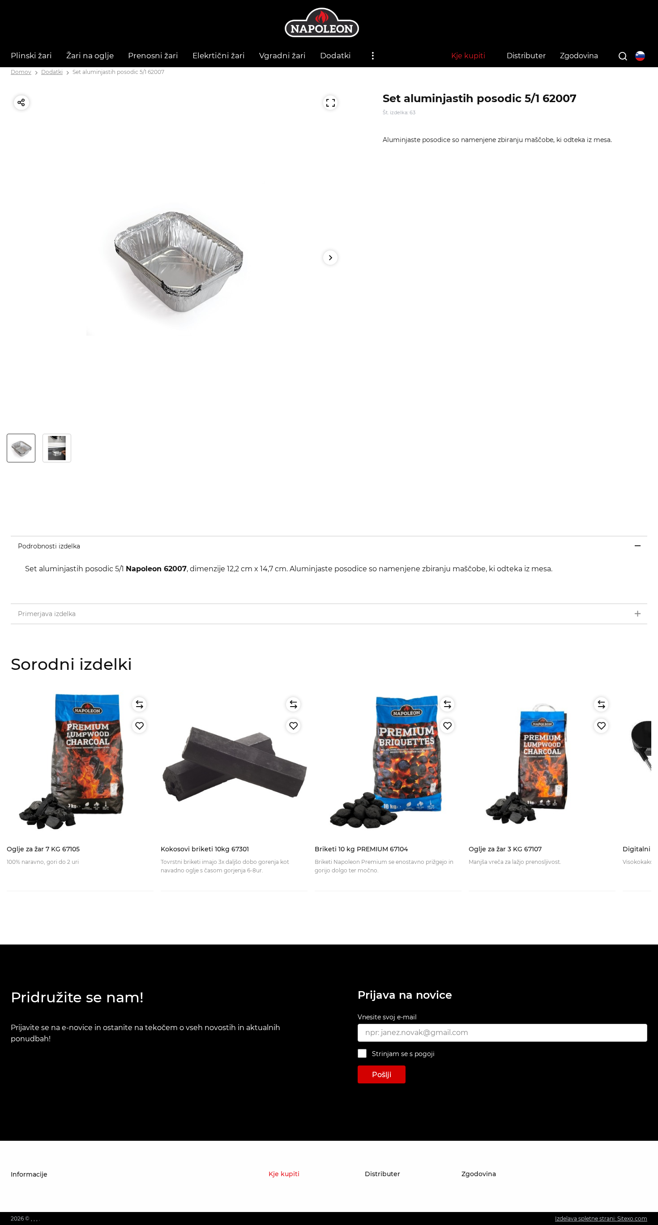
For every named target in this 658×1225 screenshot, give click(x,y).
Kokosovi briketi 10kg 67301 (205, 849)
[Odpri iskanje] (622, 56)
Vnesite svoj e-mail (387, 1017)
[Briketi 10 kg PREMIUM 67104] (388, 763)
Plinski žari (31, 55)
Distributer (526, 56)
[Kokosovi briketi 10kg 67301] (234, 763)
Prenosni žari (153, 55)
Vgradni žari (282, 55)
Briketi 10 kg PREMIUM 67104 (361, 849)
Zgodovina (579, 56)
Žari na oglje (90, 55)
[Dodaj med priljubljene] (139, 726)
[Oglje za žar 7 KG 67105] (80, 763)
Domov (21, 72)
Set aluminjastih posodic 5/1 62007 (118, 72)
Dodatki (335, 55)
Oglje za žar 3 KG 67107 (505, 849)
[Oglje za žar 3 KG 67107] (542, 763)
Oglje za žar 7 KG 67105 (43, 849)
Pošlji (381, 1074)
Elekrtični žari (218, 55)
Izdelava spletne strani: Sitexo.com (601, 1218)
